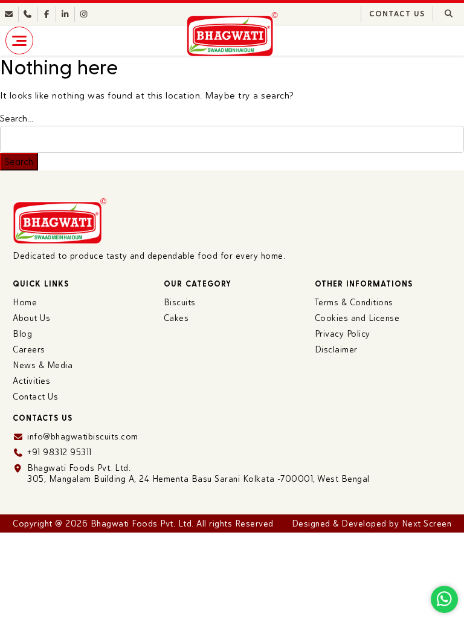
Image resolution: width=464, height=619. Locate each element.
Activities (31, 381)
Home (25, 302)
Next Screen (427, 523)
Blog (22, 334)
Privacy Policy (342, 334)
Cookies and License (357, 318)
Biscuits (180, 302)
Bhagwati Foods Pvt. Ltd (141, 523)
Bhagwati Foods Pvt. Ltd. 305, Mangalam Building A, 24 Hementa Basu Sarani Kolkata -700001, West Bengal (198, 473)
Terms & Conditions (354, 302)
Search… (16, 118)
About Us (31, 318)
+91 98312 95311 (59, 452)
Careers (29, 349)
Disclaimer (336, 349)
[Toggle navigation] (19, 40)
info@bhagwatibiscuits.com (82, 436)
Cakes (176, 318)
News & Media (42, 365)
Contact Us (397, 14)
